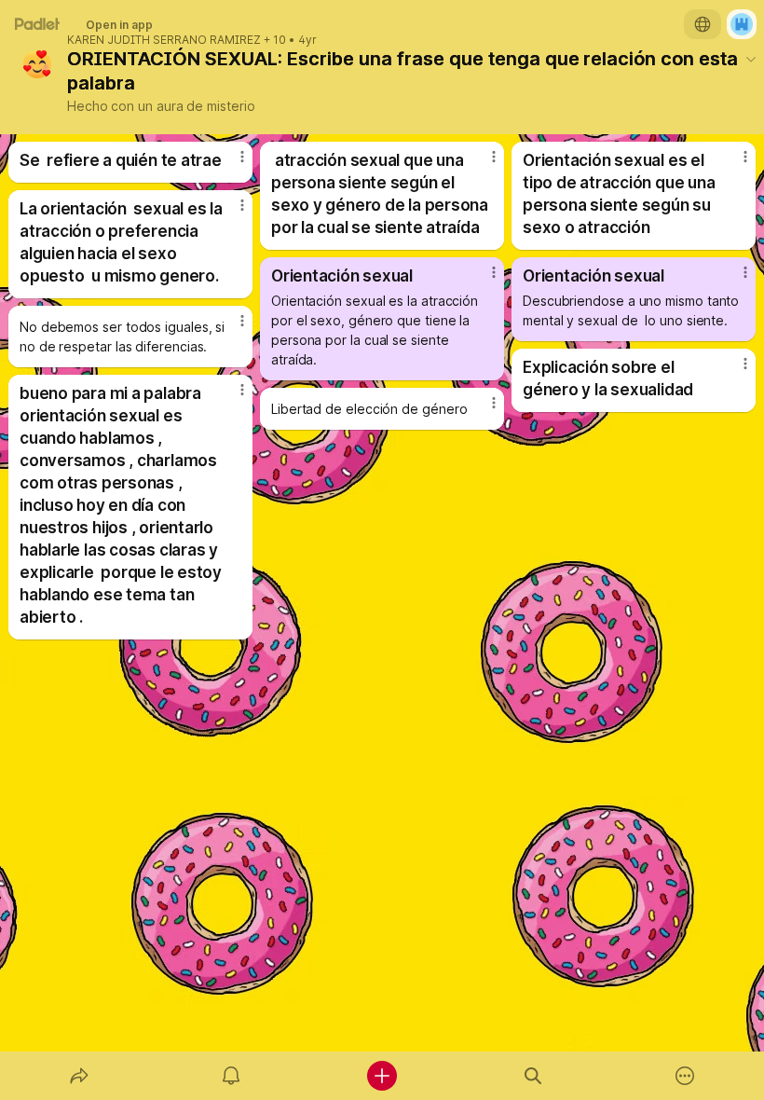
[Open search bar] (533, 1075)
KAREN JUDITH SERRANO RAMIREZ (164, 40)
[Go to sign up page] (742, 24)
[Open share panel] (79, 1075)
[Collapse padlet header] (751, 58)
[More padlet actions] (684, 1075)
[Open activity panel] (231, 1075)
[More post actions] (230, 164)
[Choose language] (702, 24)
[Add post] (382, 1075)
